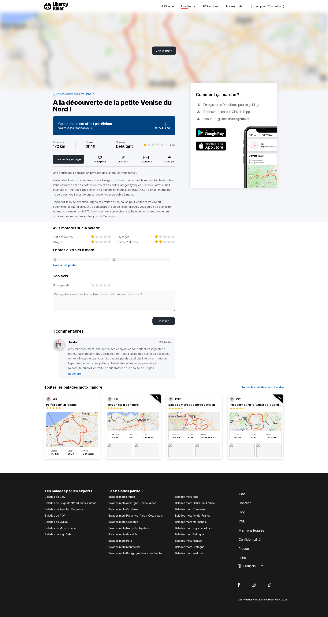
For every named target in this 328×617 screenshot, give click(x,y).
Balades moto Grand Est (123, 534)
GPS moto (167, 6)
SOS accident (210, 6)
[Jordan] (58, 344)
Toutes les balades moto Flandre (262, 387)
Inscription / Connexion (267, 6)
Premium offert (235, 6)
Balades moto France (121, 496)
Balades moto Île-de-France (193, 515)
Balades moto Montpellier (124, 547)
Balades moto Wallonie (189, 553)
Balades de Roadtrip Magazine (64, 509)
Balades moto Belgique (189, 534)
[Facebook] (239, 585)
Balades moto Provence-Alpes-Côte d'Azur (135, 515)
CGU (242, 521)
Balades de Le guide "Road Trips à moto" (70, 503)
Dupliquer (123, 161)
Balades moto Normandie (191, 522)
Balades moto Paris (120, 540)
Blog (242, 512)
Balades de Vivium (56, 522)
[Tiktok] (269, 585)
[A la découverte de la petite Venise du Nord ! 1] (81, 259)
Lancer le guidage (68, 159)
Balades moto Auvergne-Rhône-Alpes (132, 503)
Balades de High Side (58, 534)
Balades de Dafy (55, 496)
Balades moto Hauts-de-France (195, 503)
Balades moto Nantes (188, 540)
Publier (164, 321)
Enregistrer (100, 161)
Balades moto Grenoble (123, 522)
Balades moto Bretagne (189, 547)
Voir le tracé (164, 51)
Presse (244, 549)
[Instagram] (254, 585)
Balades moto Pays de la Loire (193, 528)
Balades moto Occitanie (123, 509)
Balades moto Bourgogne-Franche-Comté (135, 553)
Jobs (242, 558)
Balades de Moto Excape (60, 528)
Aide (242, 494)
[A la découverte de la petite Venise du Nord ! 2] (141, 259)
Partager (169, 161)
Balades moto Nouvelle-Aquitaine (129, 528)
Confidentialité (249, 539)
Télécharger (146, 161)
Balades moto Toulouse (190, 509)
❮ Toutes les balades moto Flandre (73, 93)
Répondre (74, 373)
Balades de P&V (55, 515)
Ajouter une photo (64, 265)
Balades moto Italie (187, 496)
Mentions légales (251, 530)
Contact (245, 503)
